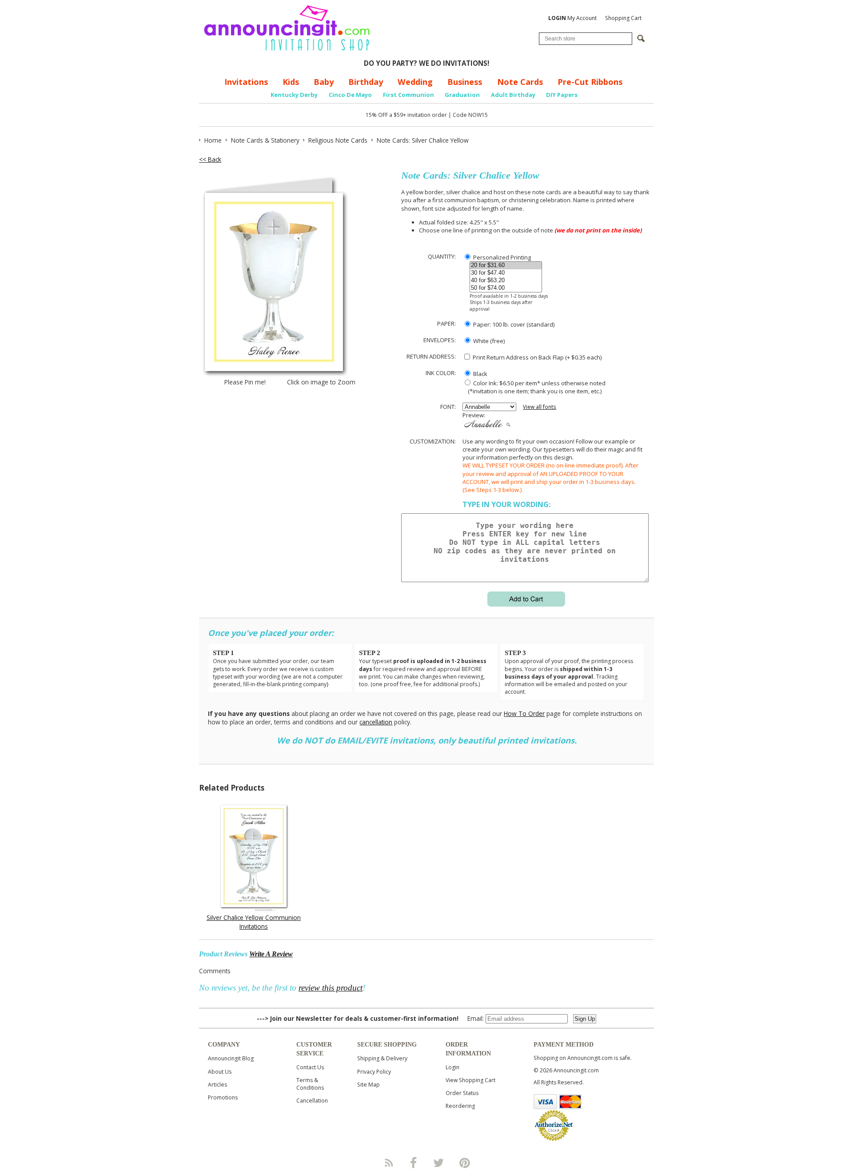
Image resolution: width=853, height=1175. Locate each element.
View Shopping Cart (470, 1080)
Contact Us (310, 1067)
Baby (324, 81)
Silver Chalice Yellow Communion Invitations (254, 921)
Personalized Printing (501, 257)
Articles (217, 1084)
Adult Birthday (513, 95)
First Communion (408, 95)
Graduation (462, 95)
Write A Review (271, 954)
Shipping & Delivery (382, 1058)
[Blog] (388, 1162)
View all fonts (539, 407)
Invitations (246, 81)
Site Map (368, 1084)
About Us (219, 1071)
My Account (572, 18)
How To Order (524, 713)
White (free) (488, 341)
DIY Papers (562, 95)
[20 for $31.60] (506, 265)
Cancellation (312, 1100)
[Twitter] (439, 1162)
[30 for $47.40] (506, 273)
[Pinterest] (464, 1162)
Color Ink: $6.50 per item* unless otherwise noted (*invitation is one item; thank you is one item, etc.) (534, 387)
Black (479, 374)
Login (452, 1067)
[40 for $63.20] (506, 280)
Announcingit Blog (231, 1058)
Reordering (460, 1106)
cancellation (375, 722)
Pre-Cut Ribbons (590, 81)
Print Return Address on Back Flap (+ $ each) (536, 357)
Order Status (462, 1093)
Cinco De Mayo (350, 95)
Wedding (415, 81)
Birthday (365, 81)
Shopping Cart (623, 18)
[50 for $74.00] (506, 288)
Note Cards (520, 81)
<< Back (210, 159)
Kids (291, 81)
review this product (331, 987)
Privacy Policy (374, 1071)
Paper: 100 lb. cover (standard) (513, 324)
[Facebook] (413, 1162)
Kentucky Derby (294, 95)
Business (464, 81)
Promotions (223, 1097)
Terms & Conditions (310, 1083)
